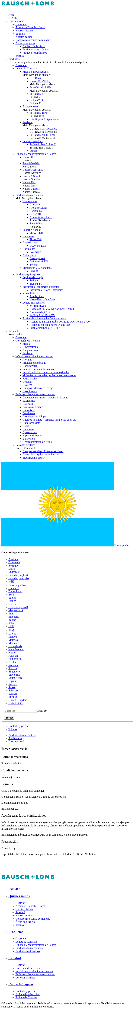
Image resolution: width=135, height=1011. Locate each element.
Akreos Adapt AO (40, 312)
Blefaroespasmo (31, 422)
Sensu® (34, 270)
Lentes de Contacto (26, 68)
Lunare (33, 150)
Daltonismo (28, 410)
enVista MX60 (38, 305)
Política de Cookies (26, 997)
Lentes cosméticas (32, 141)
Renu (11, 14)
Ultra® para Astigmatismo (44, 119)
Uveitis (26, 425)
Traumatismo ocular (33, 457)
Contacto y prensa (18, 726)
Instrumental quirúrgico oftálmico (40, 286)
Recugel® (35, 213)
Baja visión (28, 438)
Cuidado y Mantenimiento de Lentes (35, 153)
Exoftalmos (28, 400)
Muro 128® (36, 232)
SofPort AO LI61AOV (42, 315)
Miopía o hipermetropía (35, 71)
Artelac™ (35, 204)
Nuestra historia (24, 30)
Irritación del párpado (34, 362)
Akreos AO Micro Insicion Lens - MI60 (52, 308)
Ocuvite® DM (38, 245)
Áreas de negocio (25, 43)
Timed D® (35, 239)
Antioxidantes (30, 242)
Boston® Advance (32, 169)
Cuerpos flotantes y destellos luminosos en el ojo (49, 419)
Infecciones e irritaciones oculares (34, 356)
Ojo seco (27, 384)
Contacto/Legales (20, 984)
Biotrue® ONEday (40, 81)
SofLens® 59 (37, 93)
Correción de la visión (27, 340)
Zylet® (33, 264)
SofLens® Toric (38, 112)
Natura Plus (29, 182)
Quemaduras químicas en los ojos (41, 454)
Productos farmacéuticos (36, 49)
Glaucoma (28, 236)
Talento (19, 55)
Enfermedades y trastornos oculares (35, 394)
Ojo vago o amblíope (34, 416)
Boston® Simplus (32, 176)
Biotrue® (27, 157)
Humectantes (29, 201)
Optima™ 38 (37, 100)
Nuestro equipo (24, 36)
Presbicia (27, 122)
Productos (14, 58)
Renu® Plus (36, 223)
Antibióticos (29, 255)
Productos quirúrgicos (34, 52)
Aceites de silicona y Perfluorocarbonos (44, 318)
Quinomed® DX (39, 261)
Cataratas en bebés (32, 406)
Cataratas (27, 403)
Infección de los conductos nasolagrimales (45, 372)
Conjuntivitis (29, 365)
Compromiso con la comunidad (32, 39)
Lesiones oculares (25, 444)
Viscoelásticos (30, 293)
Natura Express (31, 188)
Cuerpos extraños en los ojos (38, 388)
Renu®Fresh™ (31, 163)
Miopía (26, 343)
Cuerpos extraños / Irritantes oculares (42, 451)
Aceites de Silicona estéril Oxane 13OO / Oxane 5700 (60, 321)
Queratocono (29, 432)
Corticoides (28, 248)
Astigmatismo (30, 106)
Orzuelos (27, 381)
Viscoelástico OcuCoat (42, 299)
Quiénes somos (16, 21)
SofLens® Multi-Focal (42, 134)
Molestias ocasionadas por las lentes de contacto (49, 375)
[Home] (27, 8)
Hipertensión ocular (33, 435)
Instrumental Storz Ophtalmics (46, 289)
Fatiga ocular (29, 378)
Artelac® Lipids (38, 207)
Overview (21, 24)
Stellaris (34, 280)
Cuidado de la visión (33, 46)
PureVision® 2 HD (40, 87)
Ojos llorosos (29, 391)
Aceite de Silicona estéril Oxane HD (50, 324)
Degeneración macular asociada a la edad (45, 397)
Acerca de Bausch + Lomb (30, 27)
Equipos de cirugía (32, 277)
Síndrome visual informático (38, 369)
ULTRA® (35, 77)
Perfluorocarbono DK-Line (45, 327)
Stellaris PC (36, 283)
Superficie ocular (31, 229)
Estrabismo (28, 413)
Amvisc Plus (37, 296)
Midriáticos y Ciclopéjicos (37, 267)
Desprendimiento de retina (37, 441)
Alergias (27, 359)
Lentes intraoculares (33, 302)
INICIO (12, 17)
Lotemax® (35, 251)
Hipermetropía (30, 346)
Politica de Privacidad (27, 994)
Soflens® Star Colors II (43, 144)
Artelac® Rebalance (41, 217)
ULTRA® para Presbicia (43, 128)
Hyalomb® (36, 210)
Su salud (20, 33)
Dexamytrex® (37, 258)
